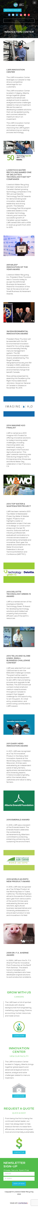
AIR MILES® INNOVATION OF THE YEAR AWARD (17, 267)
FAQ (14, 20)
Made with (14, 1203)
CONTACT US (19, 1152)
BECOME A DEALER (12, 10)
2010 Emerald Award (18, 820)
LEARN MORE (19, 1036)
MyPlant (22, 20)
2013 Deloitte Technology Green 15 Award (18, 594)
